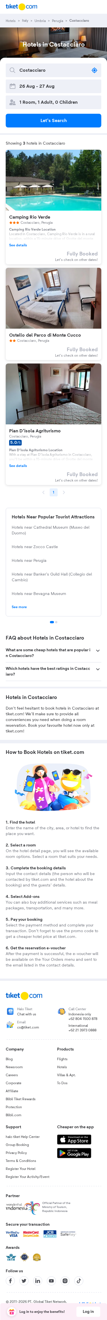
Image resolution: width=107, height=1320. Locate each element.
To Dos (62, 1083)
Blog (9, 1059)
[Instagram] (65, 1280)
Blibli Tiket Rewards (21, 1099)
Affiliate (12, 1091)
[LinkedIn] (37, 1280)
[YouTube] (51, 1280)
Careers (12, 1075)
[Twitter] (24, 1280)
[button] (53, 653)
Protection (14, 1107)
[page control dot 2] (56, 622)
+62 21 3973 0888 (82, 1030)
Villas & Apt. (66, 1075)
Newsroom (14, 1067)
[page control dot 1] (52, 622)
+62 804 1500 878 (82, 1019)
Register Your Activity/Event (27, 1177)
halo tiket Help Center (23, 1137)
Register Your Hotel (20, 1169)
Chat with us (26, 1014)
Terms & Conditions (21, 1161)
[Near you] (94, 70)
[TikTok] (78, 1280)
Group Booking (17, 1145)
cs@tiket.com (28, 1027)
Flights (62, 1059)
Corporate (13, 1083)
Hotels (62, 1067)
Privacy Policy (16, 1153)
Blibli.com (13, 1115)
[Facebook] (10, 1280)
